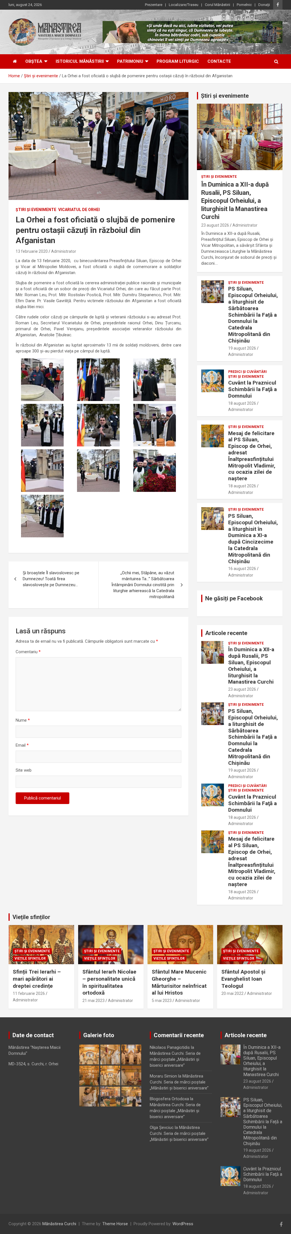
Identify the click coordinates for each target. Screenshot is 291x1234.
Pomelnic (244, 5)
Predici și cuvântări (247, 372)
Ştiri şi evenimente (36, 209)
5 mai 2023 (162, 1000)
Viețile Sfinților (30, 959)
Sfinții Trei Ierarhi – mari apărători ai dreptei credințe (37, 978)
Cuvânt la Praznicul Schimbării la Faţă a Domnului (252, 389)
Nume (23, 720)
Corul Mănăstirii (217, 5)
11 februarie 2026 (29, 993)
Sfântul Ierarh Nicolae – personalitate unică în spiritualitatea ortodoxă (109, 982)
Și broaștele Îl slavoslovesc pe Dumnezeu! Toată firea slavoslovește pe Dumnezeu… (51, 578)
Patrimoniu (130, 61)
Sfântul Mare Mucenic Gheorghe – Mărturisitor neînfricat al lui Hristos (179, 982)
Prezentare (153, 5)
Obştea (33, 61)
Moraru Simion (163, 1076)
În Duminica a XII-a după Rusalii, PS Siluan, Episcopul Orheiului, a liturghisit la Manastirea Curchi (235, 200)
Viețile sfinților (31, 917)
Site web (24, 770)
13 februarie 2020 (32, 251)
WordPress (182, 1223)
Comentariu (28, 651)
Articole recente (226, 633)
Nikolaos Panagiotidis (170, 1047)
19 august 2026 (242, 348)
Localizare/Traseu (183, 5)
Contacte (219, 61)
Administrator (63, 251)
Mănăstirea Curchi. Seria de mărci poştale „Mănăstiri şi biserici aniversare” (175, 1059)
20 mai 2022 (232, 993)
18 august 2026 (242, 403)
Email (22, 745)
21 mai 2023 (93, 1000)
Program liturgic (178, 61)
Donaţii (264, 5)
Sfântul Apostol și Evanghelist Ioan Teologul (243, 978)
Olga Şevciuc (162, 1127)
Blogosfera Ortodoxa (169, 1098)
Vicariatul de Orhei (79, 209)
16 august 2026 (242, 568)
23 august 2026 (215, 225)
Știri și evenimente (225, 95)
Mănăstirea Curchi (59, 1223)
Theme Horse (115, 1223)
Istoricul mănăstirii (80, 61)
